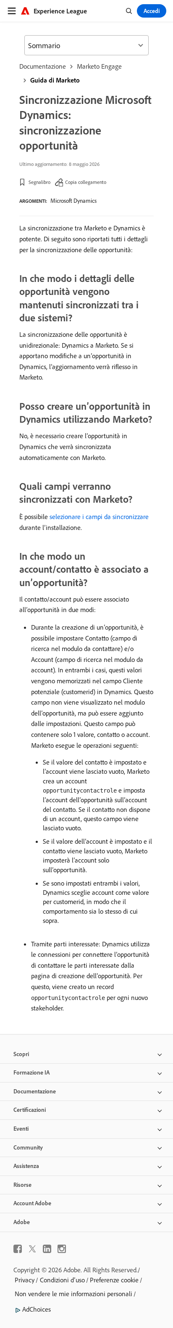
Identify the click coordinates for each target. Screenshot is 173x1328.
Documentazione (42, 66)
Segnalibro (39, 182)
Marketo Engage (99, 66)
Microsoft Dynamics (73, 200)
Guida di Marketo (55, 80)
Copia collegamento (85, 182)
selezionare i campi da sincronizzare (99, 516)
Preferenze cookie (114, 1280)
